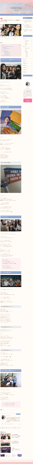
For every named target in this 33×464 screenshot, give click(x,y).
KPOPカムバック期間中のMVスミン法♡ (8, 46)
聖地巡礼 (28, 51)
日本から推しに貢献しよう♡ (6, 55)
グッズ (28, 49)
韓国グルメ (28, 65)
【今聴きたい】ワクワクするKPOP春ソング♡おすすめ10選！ (28, 30)
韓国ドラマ (28, 69)
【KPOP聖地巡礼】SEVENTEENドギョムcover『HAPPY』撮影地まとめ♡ (28, 26)
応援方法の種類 (4, 47)
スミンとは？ (4, 49)
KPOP (1, 18)
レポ (28, 50)
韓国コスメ (28, 67)
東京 (26, 55)
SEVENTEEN (28, 40)
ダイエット (28, 58)
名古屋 (27, 53)
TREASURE (28, 41)
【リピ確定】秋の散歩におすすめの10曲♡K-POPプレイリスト (28, 21)
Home (10, 14)
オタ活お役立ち (28, 48)
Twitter (4, 405)
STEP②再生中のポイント (7, 53)
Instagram (4, 404)
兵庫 (26, 52)
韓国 (26, 56)
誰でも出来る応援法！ (7, 48)
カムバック (28, 43)
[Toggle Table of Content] (19, 45)
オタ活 (28, 46)
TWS (28, 42)
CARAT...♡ (16, 1)
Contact (18, 14)
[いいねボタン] (1, 42)
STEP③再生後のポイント (7, 54)
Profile (14, 14)
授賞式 (28, 44)
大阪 (26, 54)
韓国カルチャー (28, 63)
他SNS (22, 14)
